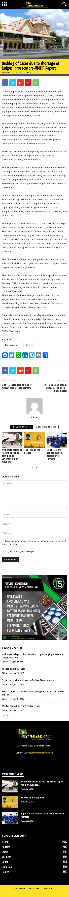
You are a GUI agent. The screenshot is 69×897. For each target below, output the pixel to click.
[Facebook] (34, 759)
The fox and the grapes (32, 451)
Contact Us (49, 888)
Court (5, 862)
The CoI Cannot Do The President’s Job (21, 706)
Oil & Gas (7, 867)
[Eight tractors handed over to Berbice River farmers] (57, 440)
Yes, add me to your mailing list (19, 551)
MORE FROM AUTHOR (46, 427)
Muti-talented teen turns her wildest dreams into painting (16, 386)
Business (6, 857)
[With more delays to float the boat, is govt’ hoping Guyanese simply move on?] (12, 440)
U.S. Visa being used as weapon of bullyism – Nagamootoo (55, 387)
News (5, 842)
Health (5, 872)
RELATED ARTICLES (22, 427)
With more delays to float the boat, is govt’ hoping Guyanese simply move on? (12, 455)
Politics (6, 847)
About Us (34, 888)
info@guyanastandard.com (40, 752)
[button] (63, 4)
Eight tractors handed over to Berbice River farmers (54, 454)
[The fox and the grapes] (34, 440)
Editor (7, 72)
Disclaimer (19, 888)
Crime (5, 852)
